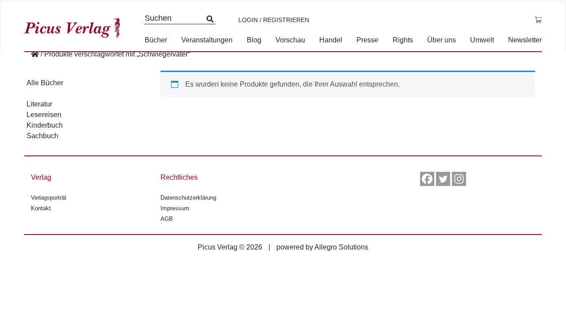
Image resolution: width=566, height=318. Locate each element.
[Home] (35, 54)
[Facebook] (427, 179)
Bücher (156, 40)
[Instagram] (459, 179)
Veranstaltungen (207, 40)
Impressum (175, 208)
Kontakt (41, 208)
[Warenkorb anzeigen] (538, 19)
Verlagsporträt (48, 197)
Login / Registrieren (273, 19)
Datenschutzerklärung (188, 197)
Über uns (441, 40)
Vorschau (290, 40)
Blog (254, 40)
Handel (330, 40)
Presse (367, 40)
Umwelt (482, 40)
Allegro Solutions (341, 247)
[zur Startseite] (75, 26)
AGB (167, 219)
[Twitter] (443, 179)
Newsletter (525, 40)
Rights (403, 40)
